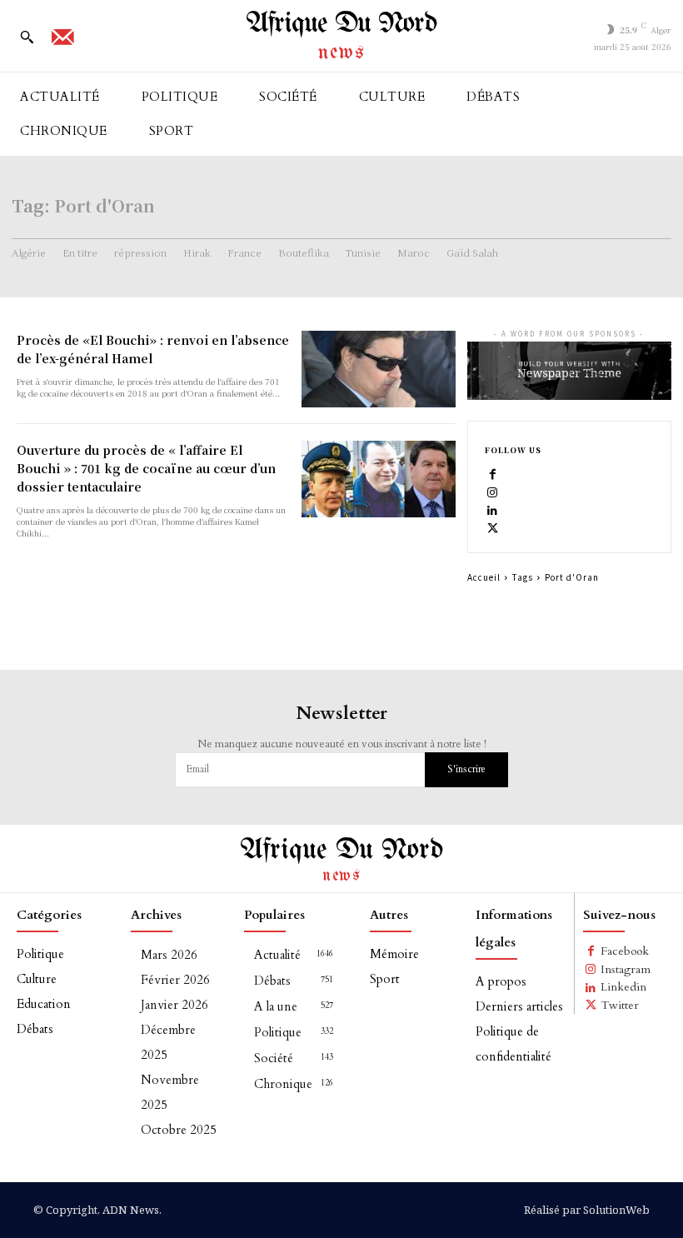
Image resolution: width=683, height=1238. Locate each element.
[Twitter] (493, 527)
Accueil (484, 577)
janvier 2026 (174, 1004)
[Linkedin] (493, 510)
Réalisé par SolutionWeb (587, 1209)
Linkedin (623, 987)
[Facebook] (493, 474)
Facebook (625, 951)
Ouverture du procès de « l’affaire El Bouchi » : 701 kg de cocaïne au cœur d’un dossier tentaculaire (146, 468)
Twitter (620, 1005)
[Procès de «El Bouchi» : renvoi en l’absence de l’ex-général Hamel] (378, 369)
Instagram (626, 969)
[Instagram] (493, 491)
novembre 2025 (170, 1092)
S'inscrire (466, 769)
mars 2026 (169, 954)
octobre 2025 (179, 1129)
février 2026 (175, 979)
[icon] (62, 42)
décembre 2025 (168, 1042)
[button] (27, 37)
